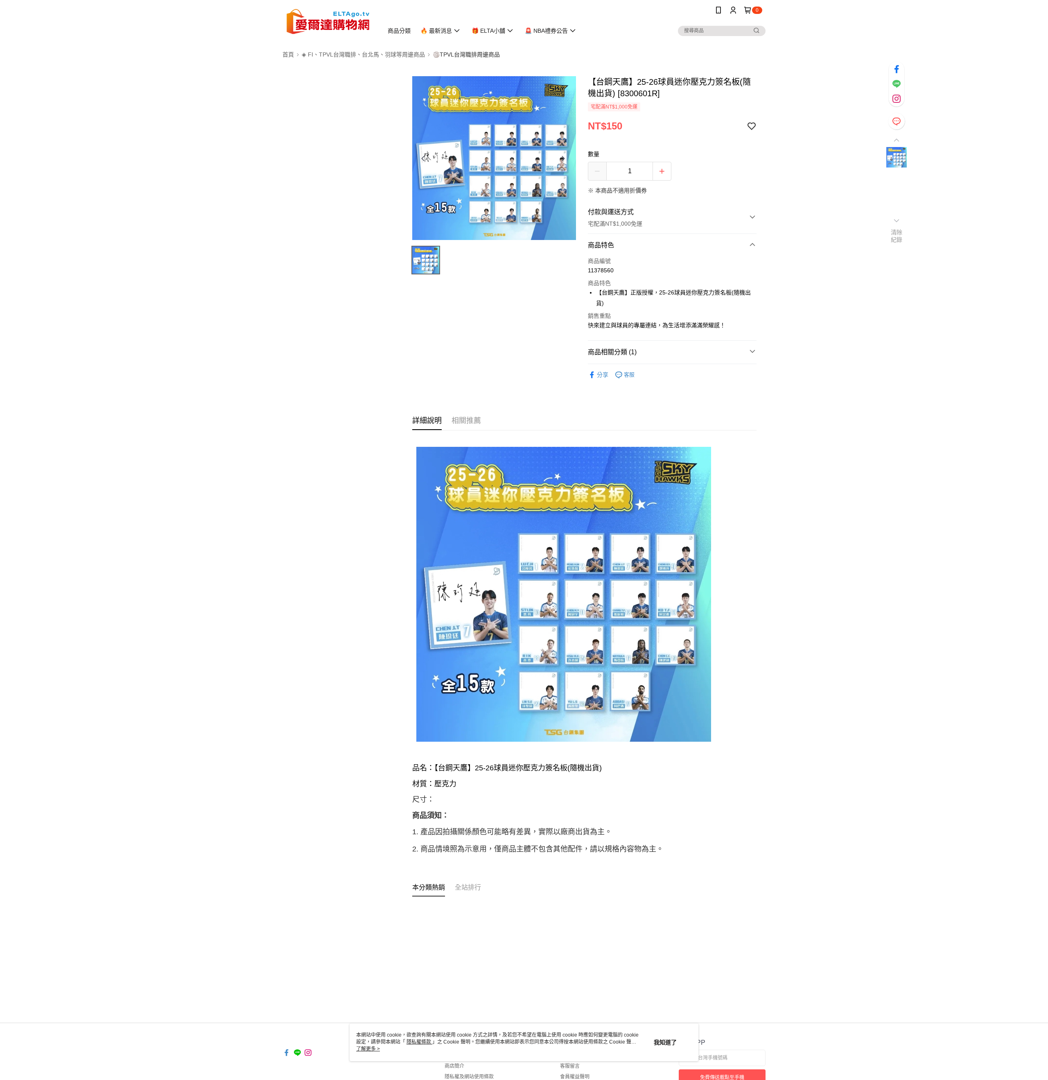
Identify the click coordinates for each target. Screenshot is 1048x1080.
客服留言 (570, 1066)
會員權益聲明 (575, 1077)
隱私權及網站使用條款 (469, 1077)
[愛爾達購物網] (327, 21)
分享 (602, 374)
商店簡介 (454, 1066)
